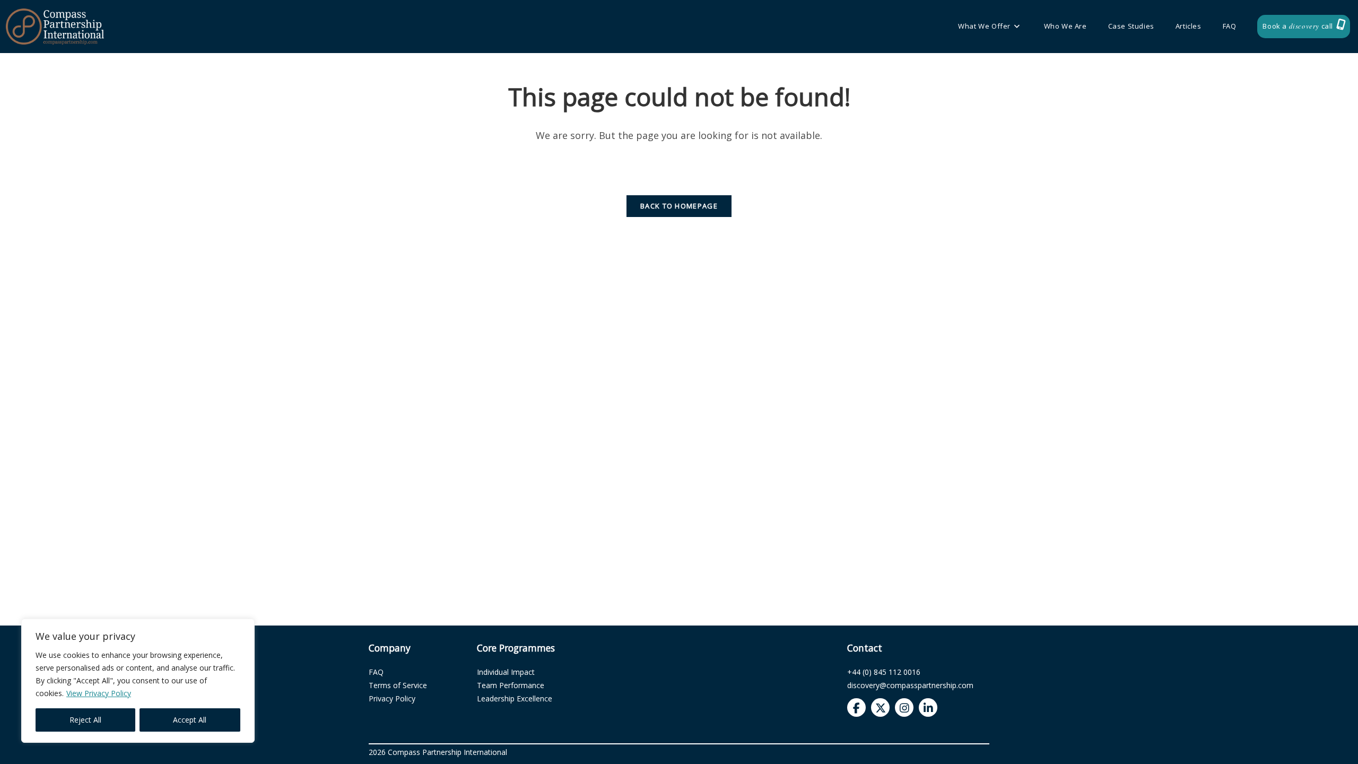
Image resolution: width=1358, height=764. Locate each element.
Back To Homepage (679, 206)
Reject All (85, 720)
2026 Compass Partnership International (438, 752)
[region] (138, 681)
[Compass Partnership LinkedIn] (928, 707)
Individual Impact (506, 672)
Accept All (189, 720)
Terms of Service (398, 685)
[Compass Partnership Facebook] (856, 707)
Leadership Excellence (514, 698)
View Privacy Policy (98, 693)
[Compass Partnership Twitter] (880, 707)
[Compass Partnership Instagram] (904, 707)
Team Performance (510, 685)
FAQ (376, 672)
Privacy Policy (392, 698)
